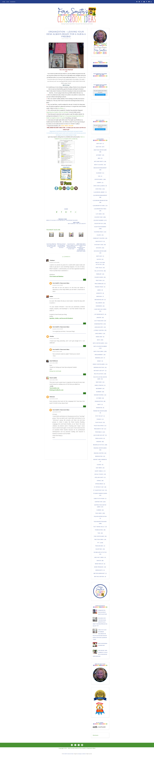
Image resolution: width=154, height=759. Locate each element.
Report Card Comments (100, 459)
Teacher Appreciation (100, 516)
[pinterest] (68, 190)
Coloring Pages (98, 231)
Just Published (98, 320)
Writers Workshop (99, 573)
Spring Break (99, 483)
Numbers (98, 391)
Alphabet (99, 155)
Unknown (52, 396)
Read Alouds (99, 438)
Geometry (99, 293)
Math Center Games (98, 343)
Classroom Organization (100, 200)
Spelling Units (99, 477)
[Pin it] (71, 212)
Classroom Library (99, 192)
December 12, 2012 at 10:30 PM (58, 285)
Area (99, 158)
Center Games (99, 179)
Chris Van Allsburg (99, 185)
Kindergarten (98, 324)
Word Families (99, 563)
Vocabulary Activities (100, 552)
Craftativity (99, 241)
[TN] (76, 190)
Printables (98, 432)
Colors (99, 235)
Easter (99, 259)
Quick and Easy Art (99, 435)
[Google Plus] (60, 190)
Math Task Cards (98, 351)
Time (99, 533)
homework (99, 306)
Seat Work (99, 467)
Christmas (98, 189)
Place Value (98, 422)
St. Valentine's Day (98, 490)
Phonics (99, 419)
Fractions (99, 280)
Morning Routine (99, 367)
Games (99, 290)
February (99, 274)
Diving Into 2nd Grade (55, 371)
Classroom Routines (100, 208)
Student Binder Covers (100, 493)
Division (98, 247)
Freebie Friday (99, 286)
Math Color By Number (100, 346)
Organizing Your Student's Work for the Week (57, 112)
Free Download (99, 283)
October (98, 398)
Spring (99, 480)
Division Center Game (100, 251)
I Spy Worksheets (99, 314)
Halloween (99, 302)
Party (99, 404)
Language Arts (99, 327)
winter (99, 560)
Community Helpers (99, 238)
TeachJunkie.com (54, 388)
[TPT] (72, 190)
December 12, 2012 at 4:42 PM (54, 262)
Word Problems (98, 567)
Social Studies (98, 474)
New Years (99, 382)
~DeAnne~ (52, 260)
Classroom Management (100, 195)
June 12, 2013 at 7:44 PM (54, 379)
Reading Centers (99, 453)
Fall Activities (99, 271)
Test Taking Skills (98, 526)
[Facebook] (56, 190)
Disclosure (95, 735)
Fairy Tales (99, 267)
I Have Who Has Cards (100, 309)
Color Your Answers (100, 226)
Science (99, 464)
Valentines (99, 549)
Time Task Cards (99, 539)
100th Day (99, 143)
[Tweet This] (56, 212)
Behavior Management (100, 168)
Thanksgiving (99, 530)
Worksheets (99, 570)
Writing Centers (99, 576)
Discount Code (98, 244)
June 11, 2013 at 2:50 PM (54, 362)
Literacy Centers (99, 330)
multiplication (98, 373)
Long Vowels (99, 333)
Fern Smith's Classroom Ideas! (68, 753)
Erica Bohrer (61, 108)
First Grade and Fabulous (56, 276)
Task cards (98, 513)
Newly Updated (99, 385)
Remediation (99, 456)
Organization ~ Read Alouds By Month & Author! (102, 612)
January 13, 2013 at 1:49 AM (54, 338)
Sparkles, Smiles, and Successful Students (61, 318)
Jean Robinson (54, 361)
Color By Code (98, 217)
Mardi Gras (99, 336)
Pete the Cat (99, 416)
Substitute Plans (99, 498)
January (98, 317)
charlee (52, 336)
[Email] (64, 190)
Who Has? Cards (99, 557)
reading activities (98, 444)
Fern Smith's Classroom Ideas (61, 283)
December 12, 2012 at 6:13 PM (54, 298)
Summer (98, 510)
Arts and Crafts (99, 161)
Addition (98, 146)
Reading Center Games (100, 448)
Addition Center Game (100, 150)
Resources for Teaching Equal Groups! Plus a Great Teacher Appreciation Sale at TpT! (100, 622)
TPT (98, 542)
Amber (51, 296)
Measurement (99, 354)
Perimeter (99, 407)
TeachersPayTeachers (100, 521)
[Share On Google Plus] (66, 212)
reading (98, 441)
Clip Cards (99, 214)
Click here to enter (100, 94)
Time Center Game (99, 536)
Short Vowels (99, 471)
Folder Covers (99, 277)
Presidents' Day (99, 428)
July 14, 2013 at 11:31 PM (54, 398)
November (99, 388)
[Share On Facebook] (61, 212)
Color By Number (99, 220)
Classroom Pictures (99, 205)
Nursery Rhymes (99, 395)
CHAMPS (99, 182)
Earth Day (99, 256)
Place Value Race (99, 425)
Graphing (99, 296)
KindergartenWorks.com (56, 390)
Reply (84, 279)
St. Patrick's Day (99, 487)
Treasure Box (99, 546)
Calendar (99, 173)
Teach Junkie (53, 378)
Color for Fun (98, 223)
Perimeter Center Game (100, 411)
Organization (99, 401)
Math (98, 340)
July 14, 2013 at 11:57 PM (57, 411)
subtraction (98, 501)
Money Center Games (99, 364)
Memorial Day (99, 357)
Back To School (98, 164)
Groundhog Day (99, 299)
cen (99, 176)
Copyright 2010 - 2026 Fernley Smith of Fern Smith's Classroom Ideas (77, 748)
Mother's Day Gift (99, 370)
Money (99, 361)
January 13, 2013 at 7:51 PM (57, 351)
